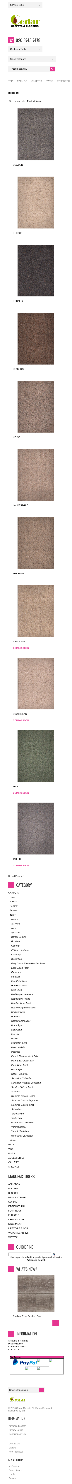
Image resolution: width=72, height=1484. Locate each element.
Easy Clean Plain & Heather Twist (28, 963)
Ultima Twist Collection (22, 1122)
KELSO (16, 437)
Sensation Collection (21, 1078)
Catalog (22, 81)
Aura (13, 928)
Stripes (13, 910)
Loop (12, 897)
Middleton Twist (19, 1043)
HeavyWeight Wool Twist (23, 1007)
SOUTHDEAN (20, 714)
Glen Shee (16, 990)
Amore (14, 919)
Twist (49, 81)
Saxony (13, 906)
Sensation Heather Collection (26, 1083)
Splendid (15, 1091)
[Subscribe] (41, 1390)
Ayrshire (15, 932)
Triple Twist (16, 1118)
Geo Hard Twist (19, 985)
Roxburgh (16, 1069)
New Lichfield (18, 1047)
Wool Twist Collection (22, 1136)
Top (10, 81)
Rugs (11, 1153)
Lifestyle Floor (18, 1228)
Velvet (13, 1140)
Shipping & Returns (18, 1340)
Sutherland (16, 1109)
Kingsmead (15, 1224)
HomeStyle (16, 1025)
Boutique (15, 941)
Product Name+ (35, 101)
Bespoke (13, 1193)
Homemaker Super (20, 1021)
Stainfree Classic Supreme (24, 1100)
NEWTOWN (19, 641)
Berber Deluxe (18, 937)
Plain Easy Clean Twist (22, 1060)
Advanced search (17, 1426)
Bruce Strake (17, 1197)
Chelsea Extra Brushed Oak (27, 1316)
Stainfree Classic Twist (22, 1105)
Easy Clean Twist (19, 968)
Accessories (16, 1158)
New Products (16, 1451)
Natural (13, 901)
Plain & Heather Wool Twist (24, 1056)
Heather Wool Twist (21, 1003)
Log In (12, 1474)
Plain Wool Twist (19, 1065)
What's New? (26, 1269)
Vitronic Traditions (20, 1131)
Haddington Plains (20, 999)
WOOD (11, 1144)
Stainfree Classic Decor (23, 1096)
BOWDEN (18, 165)
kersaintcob (16, 1219)
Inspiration (16, 1029)
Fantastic (15, 976)
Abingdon (14, 1184)
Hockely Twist (18, 1012)
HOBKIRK (18, 301)
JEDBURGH (19, 369)
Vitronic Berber (18, 1127)
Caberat (15, 946)
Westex (13, 1237)
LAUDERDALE (20, 505)
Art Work (15, 923)
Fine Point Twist (19, 981)
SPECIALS (13, 1166)
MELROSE (18, 573)
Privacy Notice (15, 1343)
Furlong (13, 1215)
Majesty (15, 1034)
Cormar (13, 1202)
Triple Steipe (17, 1113)
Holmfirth (15, 1016)
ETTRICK (17, 233)
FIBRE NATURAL (17, 1206)
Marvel (14, 1038)
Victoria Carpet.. (18, 1233)
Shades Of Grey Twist (22, 1087)
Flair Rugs (15, 1210)
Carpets (36, 81)
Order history (15, 1470)
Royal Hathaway (19, 1074)
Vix (23, 1410)
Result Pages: (15, 876)
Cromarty (15, 954)
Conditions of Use (17, 1346)
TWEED (17, 859)
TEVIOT (17, 786)
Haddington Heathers (22, 994)
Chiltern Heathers (20, 950)
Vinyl (11, 1149)
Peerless (15, 1052)
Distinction (16, 959)
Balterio (13, 1188)
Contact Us (13, 1349)
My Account (14, 1466)
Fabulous (16, 972)
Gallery (13, 1162)
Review (12, 1478)
